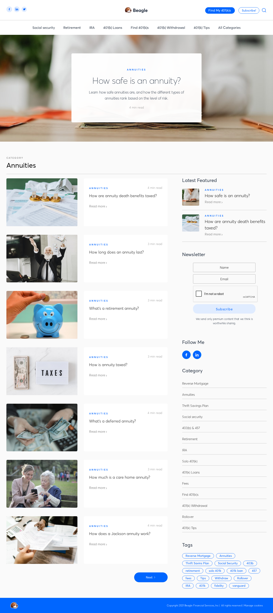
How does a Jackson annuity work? (119, 533)
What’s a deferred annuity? (112, 421)
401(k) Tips (202, 27)
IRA (92, 27)
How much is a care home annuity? (119, 477)
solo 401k (215, 571)
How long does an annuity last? (116, 252)
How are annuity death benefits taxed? (123, 195)
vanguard (238, 586)
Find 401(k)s (140, 27)
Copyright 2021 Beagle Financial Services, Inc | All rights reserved (204, 605)
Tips (203, 578)
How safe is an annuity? (136, 80)
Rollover (242, 578)
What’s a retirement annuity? (114, 308)
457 (254, 571)
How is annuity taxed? (108, 364)
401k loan (236, 571)
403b (250, 563)
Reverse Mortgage (198, 556)
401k (202, 586)
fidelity (219, 586)
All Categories (229, 27)
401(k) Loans (112, 27)
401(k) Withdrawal (171, 27)
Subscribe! (249, 10)
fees (188, 578)
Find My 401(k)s (219, 10)
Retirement (72, 27)
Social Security (228, 563)
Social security (43, 27)
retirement (193, 571)
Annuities (136, 69)
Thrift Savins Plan (197, 563)
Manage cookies (253, 605)
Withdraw (221, 578)
